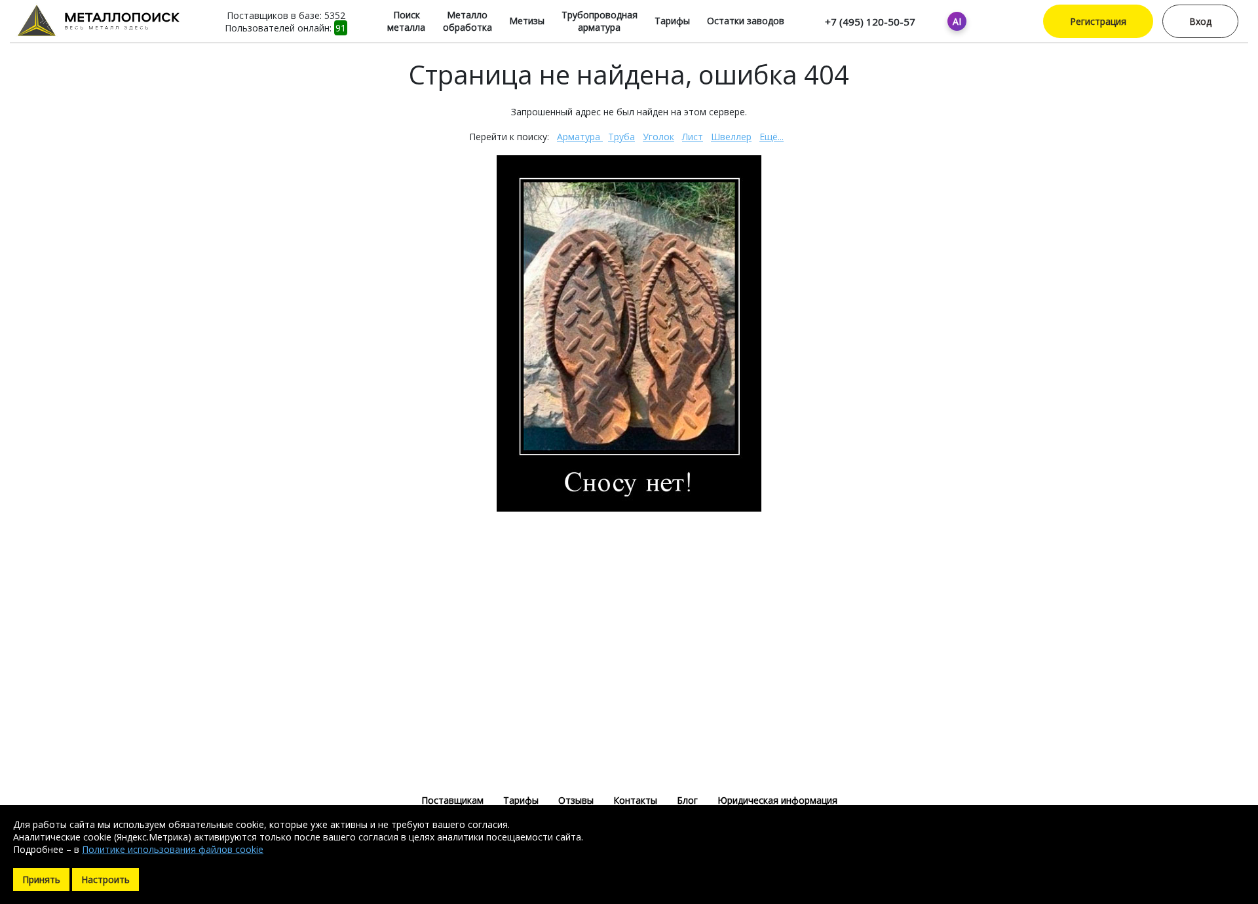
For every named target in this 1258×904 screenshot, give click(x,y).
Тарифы (672, 20)
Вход (1200, 21)
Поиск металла (406, 21)
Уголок (658, 136)
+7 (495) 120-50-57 (870, 21)
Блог (687, 800)
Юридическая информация (777, 800)
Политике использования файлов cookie (172, 849)
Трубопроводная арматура (600, 21)
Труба (621, 136)
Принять (41, 879)
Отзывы (576, 800)
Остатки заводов (745, 20)
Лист (692, 136)
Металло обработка (467, 21)
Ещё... (771, 136)
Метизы (526, 20)
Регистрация (1098, 21)
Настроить (105, 879)
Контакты (635, 800)
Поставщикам (452, 800)
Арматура (580, 136)
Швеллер (731, 136)
